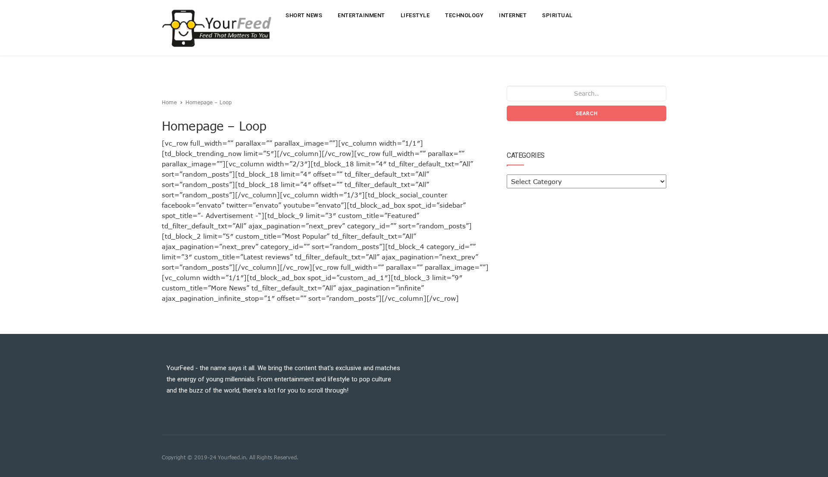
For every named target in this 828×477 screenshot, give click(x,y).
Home (169, 102)
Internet (513, 15)
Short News (303, 15)
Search (587, 113)
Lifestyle (415, 15)
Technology (464, 15)
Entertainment (361, 15)
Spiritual (557, 15)
